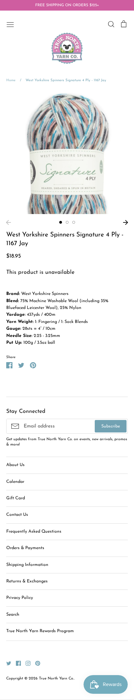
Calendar (15, 481)
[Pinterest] (35, 662)
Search (12, 614)
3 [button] (73, 222)
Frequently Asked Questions (33, 531)
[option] (67, 153)
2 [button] (67, 222)
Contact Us (17, 514)
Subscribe (110, 426)
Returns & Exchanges (27, 581)
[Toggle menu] (10, 24)
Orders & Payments (25, 548)
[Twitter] (6, 662)
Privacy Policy (19, 597)
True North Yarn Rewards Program (40, 631)
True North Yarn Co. (56, 678)
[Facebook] (16, 662)
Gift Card (15, 498)
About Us (15, 465)
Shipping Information (27, 564)
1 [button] (60, 222)
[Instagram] (26, 662)
